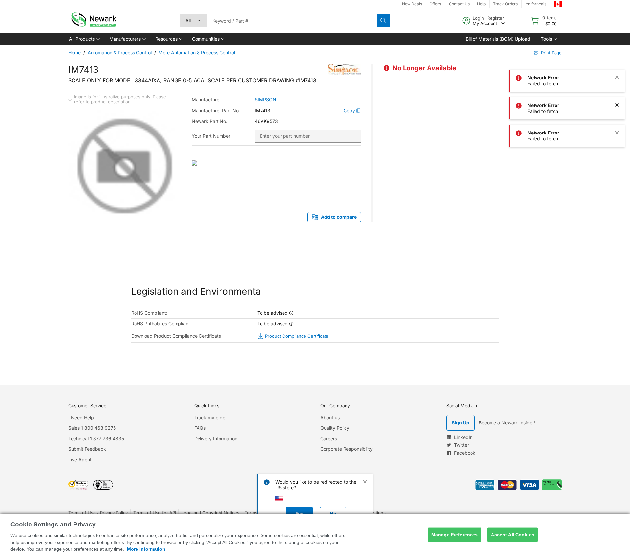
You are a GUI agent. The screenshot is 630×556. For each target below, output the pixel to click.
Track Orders (505, 3)
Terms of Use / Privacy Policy (98, 512)
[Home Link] (93, 20)
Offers (435, 3)
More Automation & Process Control (196, 52)
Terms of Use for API (154, 512)
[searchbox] (292, 20)
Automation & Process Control (120, 52)
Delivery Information (215, 438)
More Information (146, 549)
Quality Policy (334, 428)
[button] (84, 39)
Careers (328, 438)
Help (481, 3)
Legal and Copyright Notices (210, 512)
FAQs (200, 428)
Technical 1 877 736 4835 (96, 438)
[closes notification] (617, 50)
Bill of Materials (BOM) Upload (498, 39)
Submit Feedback (87, 449)
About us (330, 417)
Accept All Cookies (512, 534)
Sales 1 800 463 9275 (92, 428)
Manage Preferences (454, 534)
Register (495, 18)
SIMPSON (265, 99)
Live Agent (80, 459)
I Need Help (81, 417)
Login (478, 18)
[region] (315, 535)
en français (536, 3)
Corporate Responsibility (346, 449)
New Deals (412, 3)
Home (74, 52)
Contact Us (459, 3)
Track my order (210, 417)
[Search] (383, 20)
